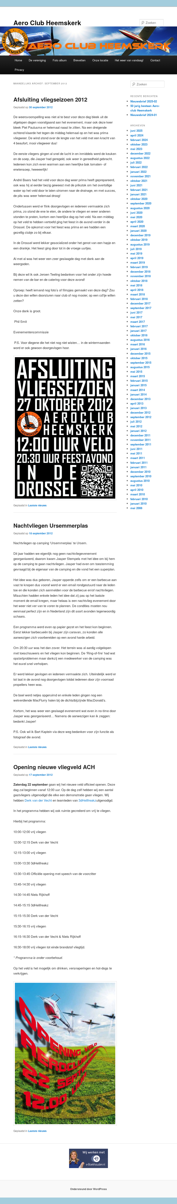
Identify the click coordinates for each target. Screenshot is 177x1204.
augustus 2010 (140, 481)
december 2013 (140, 399)
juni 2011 (136, 449)
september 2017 (140, 308)
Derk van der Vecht (38, 800)
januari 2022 (138, 172)
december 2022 (140, 153)
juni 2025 (136, 130)
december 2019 (140, 235)
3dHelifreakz (87, 800)
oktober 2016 (138, 335)
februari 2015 (139, 381)
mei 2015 (136, 371)
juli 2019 (136, 249)
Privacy (19, 70)
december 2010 (140, 472)
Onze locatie (100, 60)
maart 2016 (137, 344)
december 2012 (140, 412)
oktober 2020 (138, 199)
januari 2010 (138, 503)
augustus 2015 (140, 367)
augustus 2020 (140, 208)
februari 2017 (139, 326)
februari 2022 (139, 167)
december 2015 (140, 353)
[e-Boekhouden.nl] (88, 1167)
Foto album (60, 60)
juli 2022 (136, 162)
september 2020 (140, 203)
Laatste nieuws (37, 505)
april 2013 (136, 403)
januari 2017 (138, 331)
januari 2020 (138, 231)
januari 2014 (138, 394)
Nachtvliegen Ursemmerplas (50, 525)
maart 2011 (137, 458)
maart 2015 (137, 376)
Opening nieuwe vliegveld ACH (54, 767)
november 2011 (140, 440)
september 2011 (140, 444)
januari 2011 (138, 467)
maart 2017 (137, 322)
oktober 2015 (138, 358)
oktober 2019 (138, 240)
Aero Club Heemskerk (47, 22)
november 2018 (140, 276)
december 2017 (140, 303)
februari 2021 (139, 190)
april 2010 (136, 490)
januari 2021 (138, 194)
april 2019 (136, 258)
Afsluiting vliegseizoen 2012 (50, 99)
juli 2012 (136, 421)
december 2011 (140, 435)
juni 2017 (136, 312)
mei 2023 (136, 149)
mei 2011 (136, 453)
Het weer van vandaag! (129, 60)
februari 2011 (139, 463)
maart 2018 (137, 294)
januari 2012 (138, 431)
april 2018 (136, 290)
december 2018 (140, 271)
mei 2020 (136, 217)
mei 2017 (136, 317)
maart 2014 (137, 390)
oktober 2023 (138, 144)
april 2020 (136, 221)
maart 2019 (137, 262)
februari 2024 (139, 140)
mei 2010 (136, 485)
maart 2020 (137, 226)
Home (18, 60)
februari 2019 (139, 267)
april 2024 (136, 135)
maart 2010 (137, 494)
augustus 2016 (140, 340)
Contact (155, 60)
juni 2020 (136, 212)
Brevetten (79, 60)
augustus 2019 (140, 244)
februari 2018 (139, 299)
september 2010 (140, 476)
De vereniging (37, 60)
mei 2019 (136, 253)
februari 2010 (139, 499)
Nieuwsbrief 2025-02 (143, 101)
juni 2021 (136, 185)
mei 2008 (136, 508)
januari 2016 (138, 349)
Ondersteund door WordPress (88, 1189)
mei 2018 (136, 285)
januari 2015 (138, 385)
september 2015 (140, 362)
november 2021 (140, 176)
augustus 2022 (140, 158)
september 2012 (140, 417)
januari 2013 (138, 408)
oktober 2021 (138, 181)
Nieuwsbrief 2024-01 (143, 115)
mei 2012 (136, 426)
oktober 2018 (138, 281)
